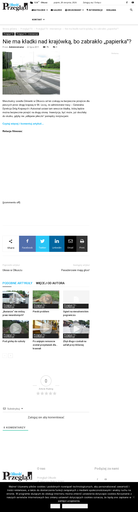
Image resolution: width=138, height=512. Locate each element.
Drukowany (74, 10)
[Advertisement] (46, 213)
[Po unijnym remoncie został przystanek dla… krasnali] (46, 329)
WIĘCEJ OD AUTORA (50, 283)
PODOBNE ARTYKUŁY (17, 283)
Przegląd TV (26, 28)
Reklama (111, 10)
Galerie (57, 10)
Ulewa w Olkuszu (12, 270)
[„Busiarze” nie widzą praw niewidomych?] (16, 299)
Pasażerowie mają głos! (75, 270)
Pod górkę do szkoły (14, 341)
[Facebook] (127, 2)
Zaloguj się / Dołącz (92, 2)
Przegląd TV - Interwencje (48, 28)
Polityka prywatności (74, 506)
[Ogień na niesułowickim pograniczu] (76, 299)
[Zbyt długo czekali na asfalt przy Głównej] (76, 329)
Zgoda (55, 506)
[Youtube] (132, 2)
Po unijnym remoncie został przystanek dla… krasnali (45, 345)
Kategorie (39, 10)
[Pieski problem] (46, 299)
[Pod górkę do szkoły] (16, 329)
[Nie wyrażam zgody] (133, 497)
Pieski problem (41, 311)
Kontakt (36, 19)
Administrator (16, 47)
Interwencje (95, 10)
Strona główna (10, 28)
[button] (131, 10)
